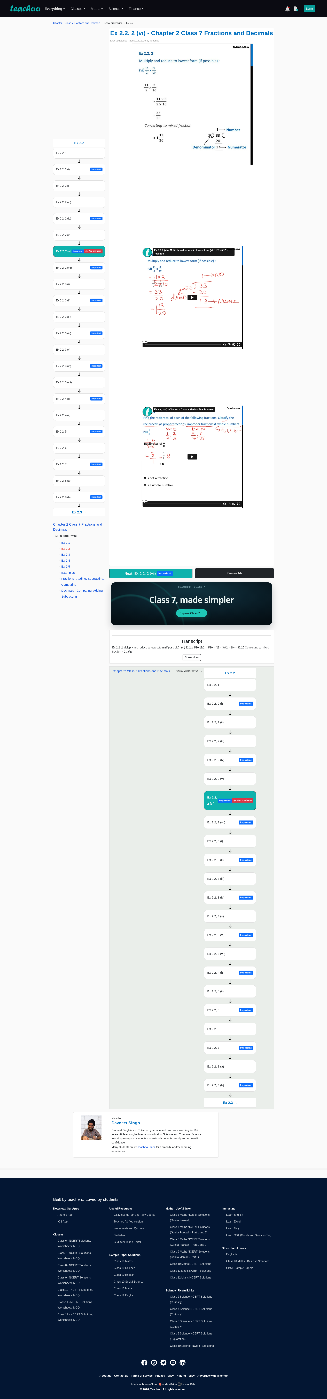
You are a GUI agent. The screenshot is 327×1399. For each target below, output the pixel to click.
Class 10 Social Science (128, 1281)
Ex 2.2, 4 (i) (78, 398)
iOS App (63, 1221)
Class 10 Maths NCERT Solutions (190, 1263)
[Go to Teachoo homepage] (25, 8)
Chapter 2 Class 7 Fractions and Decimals (76, 23)
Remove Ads (234, 573)
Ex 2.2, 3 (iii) (63, 316)
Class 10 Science (124, 1268)
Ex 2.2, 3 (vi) (78, 366)
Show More (192, 657)
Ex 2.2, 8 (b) (78, 497)
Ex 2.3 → (79, 512)
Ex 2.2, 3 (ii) (78, 300)
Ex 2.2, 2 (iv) (78, 218)
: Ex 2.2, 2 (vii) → (150, 573)
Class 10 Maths (123, 1261)
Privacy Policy (164, 1375)
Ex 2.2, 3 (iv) (78, 333)
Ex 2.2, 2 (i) (78, 169)
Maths (95, 9)
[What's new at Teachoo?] (287, 9)
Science (114, 9)
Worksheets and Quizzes (129, 1228)
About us (105, 1375)
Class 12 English (124, 1295)
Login (309, 8)
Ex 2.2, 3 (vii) (64, 382)
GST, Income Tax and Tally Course (134, 1214)
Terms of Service (142, 1375)
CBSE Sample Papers (239, 1268)
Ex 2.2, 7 (78, 464)
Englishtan (232, 1254)
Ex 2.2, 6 (61, 448)
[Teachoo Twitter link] (163, 1362)
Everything (53, 9)
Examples (68, 572)
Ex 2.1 (65, 542)
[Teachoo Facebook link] (144, 1362)
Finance (135, 9)
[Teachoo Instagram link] (154, 1362)
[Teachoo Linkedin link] (183, 1362)
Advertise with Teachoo (212, 1375)
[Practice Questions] (296, 9)
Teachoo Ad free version (128, 1221)
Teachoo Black (146, 1147)
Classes (76, 9)
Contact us (121, 1375)
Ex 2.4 (65, 560)
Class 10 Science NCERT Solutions (192, 1345)
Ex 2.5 (65, 566)
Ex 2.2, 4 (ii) (63, 415)
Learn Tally (232, 1228)
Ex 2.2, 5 (78, 431)
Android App (65, 1214)
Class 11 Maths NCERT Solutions (190, 1270)
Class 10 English (124, 1274)
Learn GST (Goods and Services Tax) (248, 1235)
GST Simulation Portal (127, 1242)
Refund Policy (185, 1375)
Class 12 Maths (123, 1288)
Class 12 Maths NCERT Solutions (190, 1277)
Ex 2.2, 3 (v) (63, 349)
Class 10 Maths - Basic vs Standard (247, 1261)
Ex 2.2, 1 (61, 153)
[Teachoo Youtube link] (173, 1362)
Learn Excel (233, 1221)
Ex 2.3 (65, 554)
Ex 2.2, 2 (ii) (63, 185)
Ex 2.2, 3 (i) (63, 284)
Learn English (234, 1214)
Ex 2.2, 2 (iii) (63, 202)
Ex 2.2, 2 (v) (63, 235)
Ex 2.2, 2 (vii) (78, 267)
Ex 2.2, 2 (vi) (78, 251)
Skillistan (119, 1235)
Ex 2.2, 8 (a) (63, 480)
